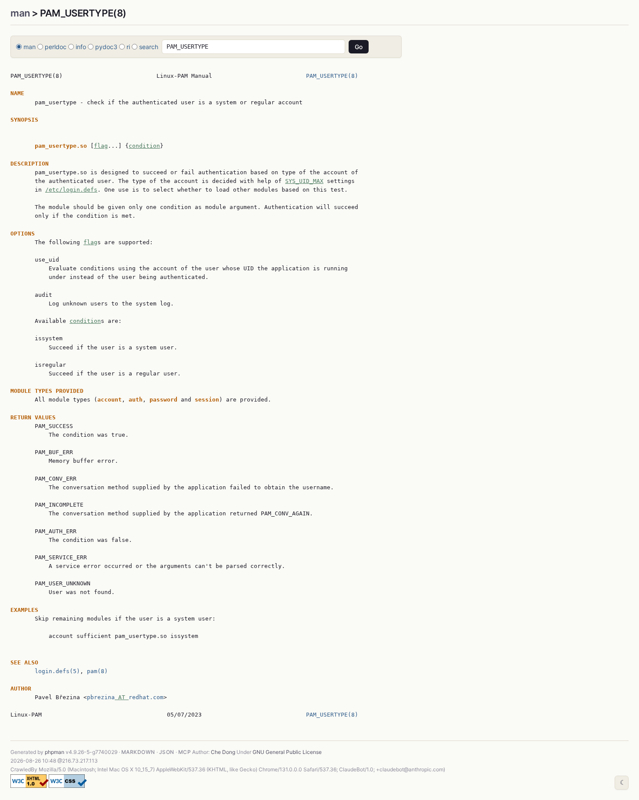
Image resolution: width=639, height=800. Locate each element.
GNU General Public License (287, 752)
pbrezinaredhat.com (125, 697)
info (81, 46)
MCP (184, 752)
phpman (54, 752)
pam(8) (97, 671)
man (20, 13)
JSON (166, 752)
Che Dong (223, 752)
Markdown (138, 752)
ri (128, 46)
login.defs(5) (57, 671)
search (148, 46)
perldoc (56, 46)
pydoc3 (106, 46)
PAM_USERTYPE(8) (332, 76)
